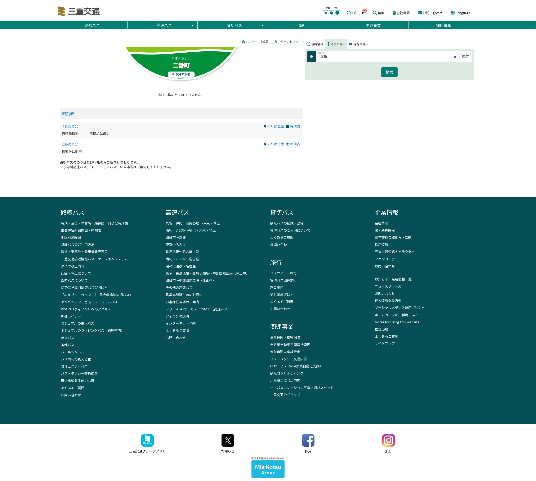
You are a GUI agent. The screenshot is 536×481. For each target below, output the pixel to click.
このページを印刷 (257, 41)
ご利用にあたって (289, 41)
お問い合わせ (433, 12)
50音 (465, 56)
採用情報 (443, 25)
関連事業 (373, 25)
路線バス (92, 25)
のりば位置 (275, 125)
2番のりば (70, 144)
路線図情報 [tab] (360, 44)
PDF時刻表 (182, 74)
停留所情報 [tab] (338, 44)
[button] (122, 25)
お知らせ (358, 12)
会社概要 (403, 12)
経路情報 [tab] (317, 44)
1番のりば (70, 126)
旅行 (303, 25)
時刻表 (68, 114)
